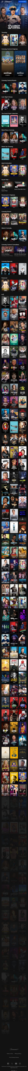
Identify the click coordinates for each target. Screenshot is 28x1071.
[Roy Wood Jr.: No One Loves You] (22, 878)
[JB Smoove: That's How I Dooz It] (14, 615)
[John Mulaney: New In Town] (5, 690)
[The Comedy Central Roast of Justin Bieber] (5, 464)
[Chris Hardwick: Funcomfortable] (22, 414)
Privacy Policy (18, 1053)
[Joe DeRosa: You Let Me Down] (5, 677)
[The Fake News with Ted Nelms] (14, 577)
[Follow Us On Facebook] (8, 1063)
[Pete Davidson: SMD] (5, 853)
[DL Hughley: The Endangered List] (14, 502)
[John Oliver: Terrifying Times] (22, 690)
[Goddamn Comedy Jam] (22, 577)
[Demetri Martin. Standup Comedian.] (22, 527)
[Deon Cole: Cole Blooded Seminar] (14, 540)
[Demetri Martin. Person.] (14, 527)
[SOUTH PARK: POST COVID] (22, 890)
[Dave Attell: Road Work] (22, 515)
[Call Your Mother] (22, 389)
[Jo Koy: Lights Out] (22, 665)
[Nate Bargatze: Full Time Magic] (5, 803)
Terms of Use (10, 1053)
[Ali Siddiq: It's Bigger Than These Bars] (14, 314)
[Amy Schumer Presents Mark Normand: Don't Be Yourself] (5, 327)
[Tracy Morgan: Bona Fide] (22, 978)
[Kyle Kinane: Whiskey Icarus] (22, 753)
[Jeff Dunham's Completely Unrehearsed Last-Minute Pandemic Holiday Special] (22, 627)
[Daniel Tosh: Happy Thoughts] (14, 515)
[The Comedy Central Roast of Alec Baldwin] (22, 427)
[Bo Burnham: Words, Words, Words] (14, 377)
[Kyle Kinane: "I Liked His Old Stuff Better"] (5, 753)
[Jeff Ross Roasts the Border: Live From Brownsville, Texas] (14, 652)
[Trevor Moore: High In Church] (5, 990)
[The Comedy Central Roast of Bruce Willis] (14, 439)
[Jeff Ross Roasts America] (14, 640)
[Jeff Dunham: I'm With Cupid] (14, 627)
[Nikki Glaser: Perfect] (22, 815)
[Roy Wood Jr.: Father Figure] (5, 878)
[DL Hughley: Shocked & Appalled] (5, 502)
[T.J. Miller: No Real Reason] (14, 940)
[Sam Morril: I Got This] (14, 915)
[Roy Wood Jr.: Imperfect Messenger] (14, 878)
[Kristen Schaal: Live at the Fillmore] (22, 727)
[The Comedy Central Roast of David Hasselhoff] (5, 452)
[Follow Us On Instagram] (20, 1063)
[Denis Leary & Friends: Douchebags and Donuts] (5, 540)
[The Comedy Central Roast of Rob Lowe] (22, 464)
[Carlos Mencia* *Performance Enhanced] (5, 402)
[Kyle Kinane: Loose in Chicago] (14, 753)
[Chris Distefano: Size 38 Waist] (14, 414)
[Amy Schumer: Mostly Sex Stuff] (5, 339)
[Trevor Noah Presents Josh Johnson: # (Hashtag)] (22, 990)
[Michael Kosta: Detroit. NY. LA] (14, 778)
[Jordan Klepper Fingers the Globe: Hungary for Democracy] (14, 702)
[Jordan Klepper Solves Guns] (5, 702)
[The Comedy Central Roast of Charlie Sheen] (22, 439)
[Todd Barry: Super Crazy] (5, 978)
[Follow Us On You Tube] (16, 1063)
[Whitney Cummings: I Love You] (22, 1016)
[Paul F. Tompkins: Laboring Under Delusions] (22, 840)
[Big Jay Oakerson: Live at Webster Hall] (22, 364)
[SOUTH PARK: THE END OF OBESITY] (5, 915)
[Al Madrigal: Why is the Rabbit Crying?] (5, 314)
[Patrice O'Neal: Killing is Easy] (14, 840)
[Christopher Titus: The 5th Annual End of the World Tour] (5, 427)
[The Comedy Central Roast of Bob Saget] (5, 439)
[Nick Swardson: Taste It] (14, 815)
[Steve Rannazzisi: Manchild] (22, 928)
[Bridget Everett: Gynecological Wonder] (22, 377)
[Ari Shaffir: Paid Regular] (5, 352)
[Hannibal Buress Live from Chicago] (22, 590)
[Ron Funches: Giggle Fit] (22, 865)
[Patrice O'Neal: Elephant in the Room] (5, 840)
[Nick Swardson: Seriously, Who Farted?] (5, 815)
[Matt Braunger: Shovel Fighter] (5, 778)
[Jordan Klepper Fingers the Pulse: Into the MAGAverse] (5, 715)
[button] (2, 2)
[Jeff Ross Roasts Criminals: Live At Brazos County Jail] (5, 652)
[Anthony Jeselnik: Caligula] (22, 339)
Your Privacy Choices (14, 1057)
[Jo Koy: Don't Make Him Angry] (14, 665)
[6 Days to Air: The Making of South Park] (5, 302)
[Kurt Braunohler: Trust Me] (14, 740)
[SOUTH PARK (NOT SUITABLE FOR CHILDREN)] (22, 903)
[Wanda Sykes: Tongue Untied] (14, 1016)
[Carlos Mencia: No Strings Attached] (22, 402)
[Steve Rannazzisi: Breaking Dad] (14, 928)
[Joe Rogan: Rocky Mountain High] (22, 677)
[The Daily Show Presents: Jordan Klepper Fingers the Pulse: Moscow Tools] (14, 715)
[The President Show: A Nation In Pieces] (22, 853)
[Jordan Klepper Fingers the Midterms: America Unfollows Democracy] (22, 702)
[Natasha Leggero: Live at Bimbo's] (22, 790)
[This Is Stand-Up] (14, 965)
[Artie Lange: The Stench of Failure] (14, 352)
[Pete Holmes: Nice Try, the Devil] (14, 853)
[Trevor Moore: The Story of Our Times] (14, 990)
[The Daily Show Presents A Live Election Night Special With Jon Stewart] (22, 502)
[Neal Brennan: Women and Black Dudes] (22, 803)
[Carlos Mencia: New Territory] (14, 402)
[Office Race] (14, 828)
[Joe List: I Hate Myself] (14, 677)
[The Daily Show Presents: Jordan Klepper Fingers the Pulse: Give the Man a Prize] (22, 953)
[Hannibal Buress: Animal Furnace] (14, 590)
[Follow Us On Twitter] (12, 1063)
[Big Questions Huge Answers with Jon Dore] (5, 377)
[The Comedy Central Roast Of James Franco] (22, 452)
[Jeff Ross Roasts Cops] (22, 640)
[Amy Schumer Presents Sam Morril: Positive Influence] (22, 327)
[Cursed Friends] (22, 489)
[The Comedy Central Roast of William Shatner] (5, 477)
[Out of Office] (22, 828)
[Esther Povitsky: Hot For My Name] (14, 565)
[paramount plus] (8, 1)
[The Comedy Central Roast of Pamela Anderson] (14, 464)
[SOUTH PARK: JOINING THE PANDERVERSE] (14, 903)
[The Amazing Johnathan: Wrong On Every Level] (22, 314)
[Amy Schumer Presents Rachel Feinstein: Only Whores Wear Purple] (14, 327)
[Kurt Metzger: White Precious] (22, 740)
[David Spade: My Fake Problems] (5, 527)
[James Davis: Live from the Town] (22, 615)
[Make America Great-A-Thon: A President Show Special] (14, 765)
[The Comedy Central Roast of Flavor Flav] (14, 452)
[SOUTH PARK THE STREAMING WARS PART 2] (5, 903)
